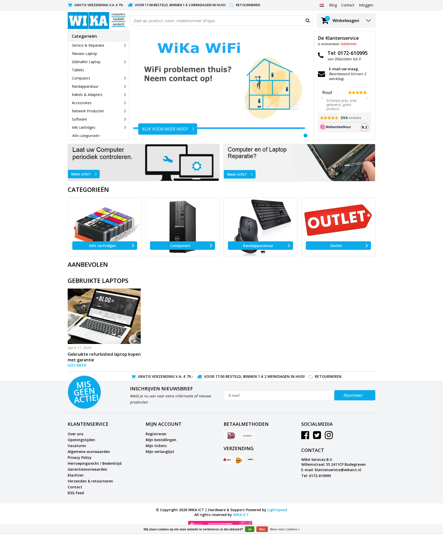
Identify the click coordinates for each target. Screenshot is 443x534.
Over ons (75, 433)
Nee (262, 529)
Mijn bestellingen (161, 439)
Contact (75, 486)
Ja (249, 529)
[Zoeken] (307, 20)
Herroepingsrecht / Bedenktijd (95, 463)
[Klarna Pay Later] (248, 435)
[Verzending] (227, 460)
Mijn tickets (156, 445)
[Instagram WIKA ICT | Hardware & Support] (329, 436)
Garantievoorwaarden (87, 469)
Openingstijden (81, 439)
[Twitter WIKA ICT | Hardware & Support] (317, 436)
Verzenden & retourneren (90, 481)
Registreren (156, 433)
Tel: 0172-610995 (316, 475)
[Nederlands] (321, 5)
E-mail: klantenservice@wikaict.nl (331, 469)
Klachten (76, 475)
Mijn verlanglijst (160, 451)
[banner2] (299, 162)
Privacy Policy (80, 457)
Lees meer (77, 365)
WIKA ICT (241, 514)
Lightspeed (277, 509)
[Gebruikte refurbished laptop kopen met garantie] (104, 316)
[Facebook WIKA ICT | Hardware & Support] (305, 436)
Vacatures (77, 445)
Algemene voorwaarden (89, 451)
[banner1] (143, 162)
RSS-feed (76, 492)
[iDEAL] (231, 435)
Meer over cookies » (285, 529)
